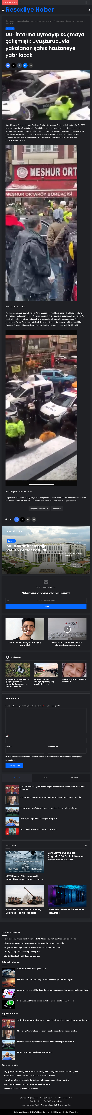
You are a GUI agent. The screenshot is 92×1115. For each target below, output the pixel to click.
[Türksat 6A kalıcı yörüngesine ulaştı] (8, 972)
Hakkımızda (18, 1112)
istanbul (57, 508)
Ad (7, 736)
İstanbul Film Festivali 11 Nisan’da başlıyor (38, 829)
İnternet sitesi (53, 746)
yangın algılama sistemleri (31, 1105)
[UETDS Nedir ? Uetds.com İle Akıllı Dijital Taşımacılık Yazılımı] (25, 862)
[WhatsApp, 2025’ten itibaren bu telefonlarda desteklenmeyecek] (8, 1004)
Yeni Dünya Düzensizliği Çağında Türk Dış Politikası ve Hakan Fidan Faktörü (47, 2)
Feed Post (68, 1098)
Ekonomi (19, 21)
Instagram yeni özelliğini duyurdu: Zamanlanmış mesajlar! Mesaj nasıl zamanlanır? (53, 990)
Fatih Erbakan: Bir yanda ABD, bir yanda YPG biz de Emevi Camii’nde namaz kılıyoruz (53, 1020)
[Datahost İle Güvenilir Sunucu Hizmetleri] (67, 896)
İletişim (26, 1112)
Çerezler (46, 1112)
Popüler (17, 777)
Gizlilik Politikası (36, 1112)
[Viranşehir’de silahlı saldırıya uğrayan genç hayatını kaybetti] (46, 670)
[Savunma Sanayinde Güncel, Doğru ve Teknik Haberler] (25, 896)
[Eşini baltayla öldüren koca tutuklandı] (74, 670)
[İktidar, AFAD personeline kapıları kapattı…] (12, 821)
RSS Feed (34, 1098)
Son (45, 777)
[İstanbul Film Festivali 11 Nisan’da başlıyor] (12, 831)
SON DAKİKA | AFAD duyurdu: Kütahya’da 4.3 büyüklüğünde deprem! (29, 548)
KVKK (53, 1112)
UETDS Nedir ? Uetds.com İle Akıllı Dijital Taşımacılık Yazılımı (24, 877)
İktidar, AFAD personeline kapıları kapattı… (39, 818)
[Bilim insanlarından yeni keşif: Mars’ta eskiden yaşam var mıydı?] (8, 982)
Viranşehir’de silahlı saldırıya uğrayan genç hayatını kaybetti (44, 681)
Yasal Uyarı (74, 1112)
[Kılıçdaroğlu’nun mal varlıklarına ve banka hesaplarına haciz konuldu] (12, 800)
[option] (46, 550)
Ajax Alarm (45, 1105)
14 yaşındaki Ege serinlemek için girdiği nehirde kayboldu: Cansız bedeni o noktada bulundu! (18, 682)
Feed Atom (59, 1098)
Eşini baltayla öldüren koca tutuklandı (74, 680)
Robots (42, 1098)
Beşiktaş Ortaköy (40, 508)
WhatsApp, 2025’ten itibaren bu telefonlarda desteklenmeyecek (45, 1001)
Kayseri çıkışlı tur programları (60, 1105)
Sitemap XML (25, 1098)
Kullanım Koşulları (62, 1112)
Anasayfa (10, 21)
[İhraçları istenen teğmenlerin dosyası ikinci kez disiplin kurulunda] (12, 811)
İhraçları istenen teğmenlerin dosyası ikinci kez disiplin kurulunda (48, 808)
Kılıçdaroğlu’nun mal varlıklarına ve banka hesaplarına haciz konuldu (50, 797)
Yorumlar (74, 777)
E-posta (9, 746)
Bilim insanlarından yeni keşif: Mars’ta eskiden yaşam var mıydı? (45, 979)
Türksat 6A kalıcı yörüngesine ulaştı (32, 969)
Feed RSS (49, 1098)
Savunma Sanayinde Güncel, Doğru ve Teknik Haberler (23, 911)
